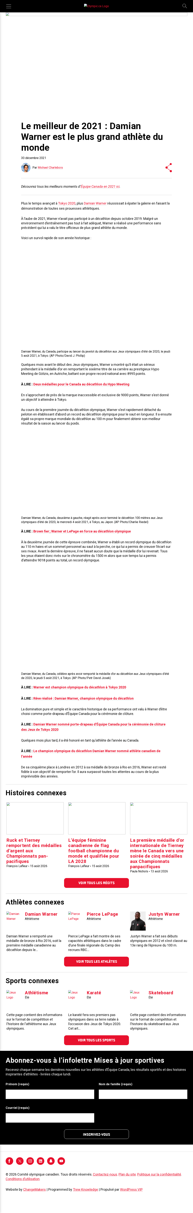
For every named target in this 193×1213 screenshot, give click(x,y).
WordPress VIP (131, 1189)
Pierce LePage (102, 914)
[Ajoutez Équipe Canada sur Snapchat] (51, 1164)
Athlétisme (32, 919)
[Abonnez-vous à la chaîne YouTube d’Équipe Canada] (61, 1164)
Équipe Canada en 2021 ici (100, 186)
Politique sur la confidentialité (159, 1174)
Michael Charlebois (50, 167)
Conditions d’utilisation (23, 1179)
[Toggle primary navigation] (8, 6)
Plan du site (127, 1174)
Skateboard (161, 992)
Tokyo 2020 (66, 203)
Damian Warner (95, 203)
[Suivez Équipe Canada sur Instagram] (30, 1164)
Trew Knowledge (85, 1189)
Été (27, 997)
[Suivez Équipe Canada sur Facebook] (9, 1164)
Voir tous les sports (96, 1040)
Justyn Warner (164, 914)
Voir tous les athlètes (96, 961)
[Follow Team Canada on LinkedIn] (40, 1164)
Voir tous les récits (96, 883)
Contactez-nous (105, 1174)
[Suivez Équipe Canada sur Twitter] (20, 1164)
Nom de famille (115, 1084)
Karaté (94, 992)
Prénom (17, 1084)
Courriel (17, 1108)
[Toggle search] (185, 6)
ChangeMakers (34, 1189)
